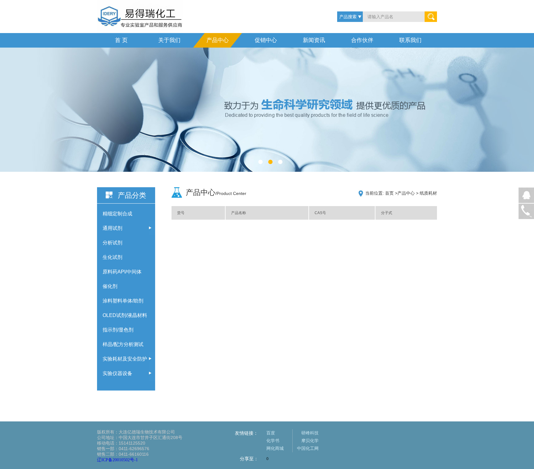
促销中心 (266, 40)
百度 (270, 432)
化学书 (272, 440)
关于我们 (169, 40)
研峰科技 (310, 432)
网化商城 (275, 448)
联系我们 (410, 40)
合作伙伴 (362, 40)
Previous (151, 167)
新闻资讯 (314, 40)
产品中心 (217, 40)
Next (166, 167)
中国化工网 (308, 448)
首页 (389, 193)
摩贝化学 (310, 440)
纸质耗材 (428, 193)
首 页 (121, 40)
